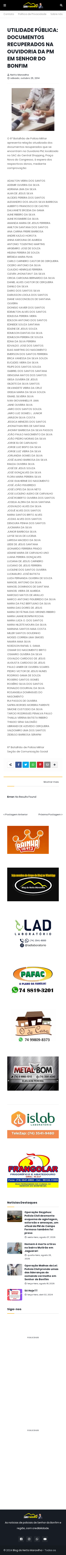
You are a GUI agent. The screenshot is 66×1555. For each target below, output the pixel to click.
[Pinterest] (40, 765)
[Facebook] (18, 765)
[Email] (47, 765)
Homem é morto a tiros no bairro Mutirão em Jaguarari (40, 1247)
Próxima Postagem (50, 814)
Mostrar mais (51, 782)
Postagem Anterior (16, 814)
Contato (9, 14)
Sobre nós (57, 14)
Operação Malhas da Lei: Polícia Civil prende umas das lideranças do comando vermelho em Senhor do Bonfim (41, 1272)
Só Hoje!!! (30, 1290)
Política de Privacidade (32, 14)
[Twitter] (26, 765)
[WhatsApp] (33, 765)
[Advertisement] (33, 1375)
